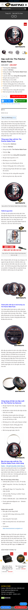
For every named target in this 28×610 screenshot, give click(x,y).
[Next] (24, 35)
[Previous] (3, 35)
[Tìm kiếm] (25, 8)
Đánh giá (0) (4, 113)
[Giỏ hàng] (26, 4)
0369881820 (21, 101)
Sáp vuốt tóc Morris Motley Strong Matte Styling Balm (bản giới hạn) (7, 568)
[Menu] (2, 4)
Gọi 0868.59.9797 (21, 607)
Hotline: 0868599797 (14, 1)
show (14, 117)
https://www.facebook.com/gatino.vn (12, 528)
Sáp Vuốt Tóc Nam (17, 13)
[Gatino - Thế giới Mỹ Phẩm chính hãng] (14, 5)
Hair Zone (8, 103)
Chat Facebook (6, 607)
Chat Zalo (7, 101)
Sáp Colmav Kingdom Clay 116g (20, 566)
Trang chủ (8, 13)
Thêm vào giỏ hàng (18, 96)
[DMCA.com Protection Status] (6, 598)
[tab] (14, 109)
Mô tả (3, 109)
